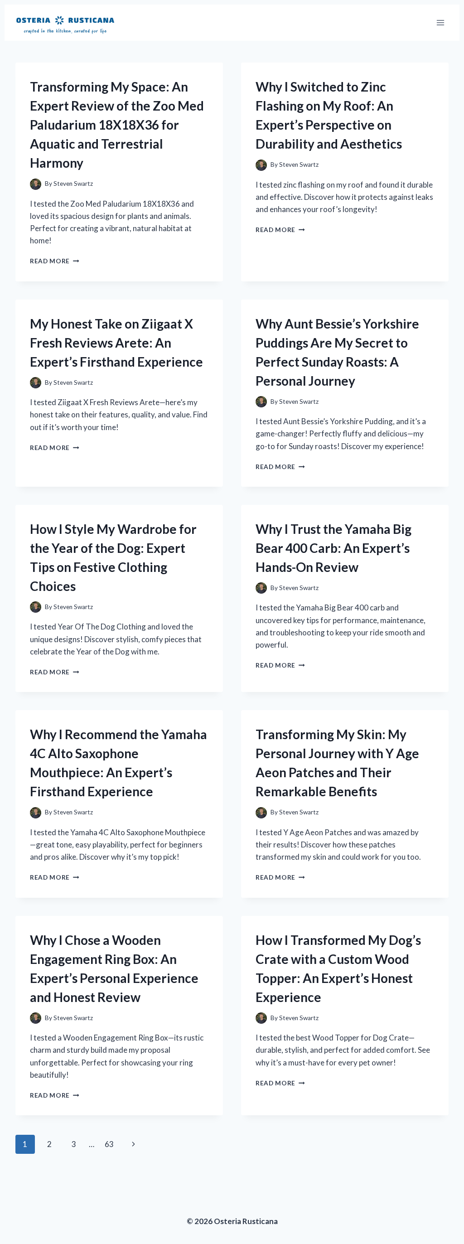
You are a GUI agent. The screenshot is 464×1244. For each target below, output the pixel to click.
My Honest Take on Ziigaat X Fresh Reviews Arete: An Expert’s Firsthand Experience (116, 342)
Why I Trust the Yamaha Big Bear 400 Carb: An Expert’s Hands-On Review (333, 548)
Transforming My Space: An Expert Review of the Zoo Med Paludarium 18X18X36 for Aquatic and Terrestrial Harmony (117, 124)
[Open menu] (440, 22)
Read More (54, 261)
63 (109, 1144)
